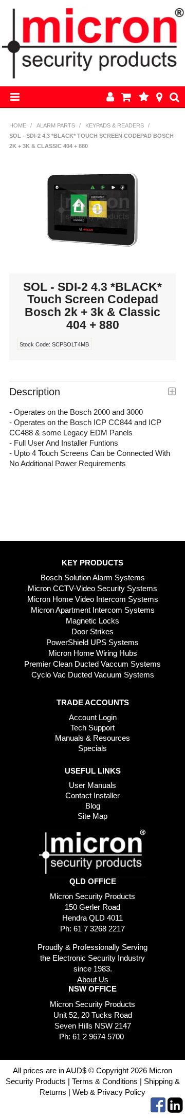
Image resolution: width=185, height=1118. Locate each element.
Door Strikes (92, 631)
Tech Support (92, 727)
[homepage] (92, 42)
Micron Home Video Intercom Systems (92, 599)
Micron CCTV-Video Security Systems (92, 588)
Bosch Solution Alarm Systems (93, 577)
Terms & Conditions (105, 1081)
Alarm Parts (55, 125)
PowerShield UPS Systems (92, 642)
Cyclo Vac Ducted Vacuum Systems (92, 674)
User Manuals (92, 785)
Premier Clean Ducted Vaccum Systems (92, 663)
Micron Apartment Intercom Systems (93, 610)
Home (17, 125)
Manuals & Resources (92, 738)
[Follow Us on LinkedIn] (175, 1104)
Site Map (92, 816)
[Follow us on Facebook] (158, 1104)
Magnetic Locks (92, 620)
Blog (92, 805)
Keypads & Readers (114, 125)
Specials (92, 748)
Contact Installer (92, 795)
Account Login (93, 717)
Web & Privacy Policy (108, 1092)
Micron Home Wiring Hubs (92, 653)
